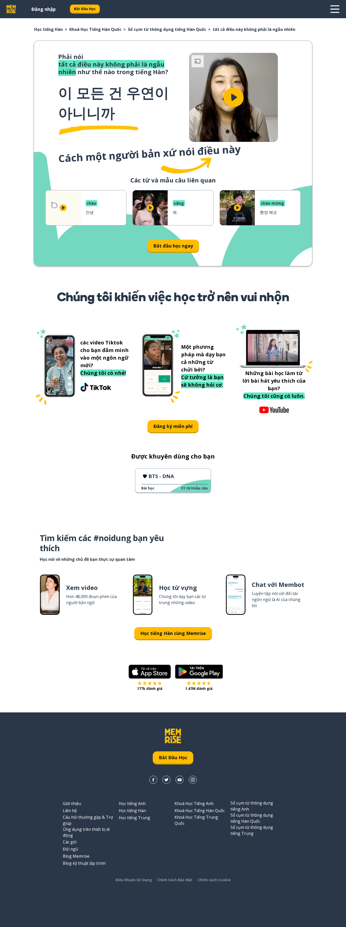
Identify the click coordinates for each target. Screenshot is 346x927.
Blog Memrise (76, 856)
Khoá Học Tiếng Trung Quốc (196, 820)
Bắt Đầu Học (85, 8)
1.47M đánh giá (199, 688)
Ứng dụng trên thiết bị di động (86, 832)
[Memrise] (11, 9)
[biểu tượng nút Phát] (233, 97)
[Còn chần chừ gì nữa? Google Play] (199, 672)
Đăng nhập (43, 9)
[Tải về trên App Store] (149, 672)
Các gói (69, 842)
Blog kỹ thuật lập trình (84, 863)
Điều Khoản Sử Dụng (134, 879)
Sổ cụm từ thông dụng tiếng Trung (251, 830)
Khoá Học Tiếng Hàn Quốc (95, 29)
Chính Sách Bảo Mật (175, 879)
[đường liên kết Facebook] (153, 780)
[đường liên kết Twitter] (166, 780)
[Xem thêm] (335, 9)
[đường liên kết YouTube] (180, 780)
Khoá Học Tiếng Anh (194, 803)
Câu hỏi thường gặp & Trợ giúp (88, 820)
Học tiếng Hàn (48, 29)
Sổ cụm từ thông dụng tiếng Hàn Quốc (167, 29)
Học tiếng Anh (132, 803)
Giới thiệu (72, 803)
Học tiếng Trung (134, 817)
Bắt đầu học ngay (173, 246)
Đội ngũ (70, 849)
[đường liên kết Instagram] (193, 780)
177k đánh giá (149, 688)
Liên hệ (70, 810)
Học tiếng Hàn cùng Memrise (173, 633)
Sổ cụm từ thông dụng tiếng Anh (251, 806)
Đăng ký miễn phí (173, 426)
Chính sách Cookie (214, 879)
